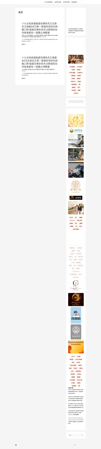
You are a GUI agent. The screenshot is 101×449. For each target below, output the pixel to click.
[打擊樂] (76, 130)
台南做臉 (79, 81)
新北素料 (77, 268)
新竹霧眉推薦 (76, 30)
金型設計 (75, 259)
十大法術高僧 (36, 35)
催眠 (79, 385)
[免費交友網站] (76, 299)
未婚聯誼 (71, 226)
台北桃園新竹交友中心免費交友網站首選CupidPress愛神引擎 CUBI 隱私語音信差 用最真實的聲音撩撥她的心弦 (75, 405)
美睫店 (70, 265)
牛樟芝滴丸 (79, 374)
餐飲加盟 (78, 69)
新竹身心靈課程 (72, 72)
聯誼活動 (71, 359)
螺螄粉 (79, 90)
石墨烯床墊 (73, 75)
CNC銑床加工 (79, 247)
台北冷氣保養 (79, 66)
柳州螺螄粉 (74, 385)
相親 (73, 268)
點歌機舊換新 (74, 2)
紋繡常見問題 (78, 371)
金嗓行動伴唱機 (66, 2)
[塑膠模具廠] (76, 170)
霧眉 (73, 28)
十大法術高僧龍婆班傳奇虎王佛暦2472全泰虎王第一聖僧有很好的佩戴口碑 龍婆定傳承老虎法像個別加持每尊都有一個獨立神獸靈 (40, 62)
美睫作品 (81, 368)
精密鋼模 (78, 377)
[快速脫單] (76, 207)
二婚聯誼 (80, 223)
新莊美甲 (75, 368)
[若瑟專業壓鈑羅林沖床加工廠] (76, 197)
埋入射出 (71, 217)
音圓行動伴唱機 (58, 2)
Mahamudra (72, 220)
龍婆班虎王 (39, 36)
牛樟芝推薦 (74, 90)
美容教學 (79, 75)
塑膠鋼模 (73, 377)
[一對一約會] (76, 140)
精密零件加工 (72, 247)
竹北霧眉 (80, 28)
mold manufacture (76, 271)
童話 (76, 223)
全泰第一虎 (24, 35)
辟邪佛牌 (31, 36)
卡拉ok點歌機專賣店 (48, 2)
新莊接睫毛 (73, 374)
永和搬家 (73, 78)
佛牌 (70, 259)
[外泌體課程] (76, 59)
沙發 (75, 256)
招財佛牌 (41, 35)
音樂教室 (73, 250)
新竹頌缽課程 (72, 66)
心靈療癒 (80, 217)
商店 (76, 217)
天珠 (76, 226)
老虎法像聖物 (37, 69)
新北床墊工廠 (80, 265)
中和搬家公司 (79, 72)
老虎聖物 (25, 36)
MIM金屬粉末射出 (73, 274)
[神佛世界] (76, 120)
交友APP (73, 356)
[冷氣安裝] (76, 315)
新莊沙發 (70, 256)
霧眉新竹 (76, 28)
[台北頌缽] (76, 331)
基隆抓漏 (73, 87)
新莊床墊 (72, 253)
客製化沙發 (73, 81)
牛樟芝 (78, 87)
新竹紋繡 (81, 30)
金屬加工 (78, 250)
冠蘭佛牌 (31, 35)
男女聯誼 (78, 356)
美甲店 (72, 371)
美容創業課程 (74, 84)
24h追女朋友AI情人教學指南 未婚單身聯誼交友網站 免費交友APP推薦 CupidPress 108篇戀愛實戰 (76, 412)
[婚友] (76, 186)
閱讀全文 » (24, 44)
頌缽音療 (80, 365)
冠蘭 (28, 35)
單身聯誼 (71, 223)
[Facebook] (15, 445)
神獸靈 (49, 35)
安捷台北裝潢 (79, 220)
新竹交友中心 (75, 277)
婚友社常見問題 (76, 229)
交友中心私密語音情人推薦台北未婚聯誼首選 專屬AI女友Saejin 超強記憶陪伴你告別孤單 (75, 391)
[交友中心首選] (76, 285)
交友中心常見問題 (78, 359)
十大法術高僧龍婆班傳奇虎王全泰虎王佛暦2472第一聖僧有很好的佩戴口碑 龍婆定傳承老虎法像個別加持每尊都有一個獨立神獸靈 (40, 28)
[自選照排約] (76, 154)
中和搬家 (73, 69)
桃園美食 (78, 78)
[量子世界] (76, 346)
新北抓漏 (80, 259)
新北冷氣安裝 (78, 253)
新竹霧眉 (70, 28)
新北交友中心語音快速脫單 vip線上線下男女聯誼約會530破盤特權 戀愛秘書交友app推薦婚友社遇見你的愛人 (76, 398)
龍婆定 (35, 36)
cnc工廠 (72, 262)
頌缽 (79, 84)
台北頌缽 (73, 32)
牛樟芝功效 (76, 93)
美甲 (75, 265)
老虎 (52, 35)
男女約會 (78, 362)
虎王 (28, 36)
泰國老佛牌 (78, 262)
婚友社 (80, 226)
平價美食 (78, 382)
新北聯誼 (73, 382)
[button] (82, 2)
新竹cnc (80, 274)
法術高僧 (45, 35)
